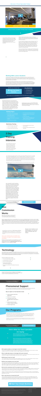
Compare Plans (30, 29)
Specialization (18, 29)
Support (26, 29)
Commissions (13, 29)
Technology (22, 29)
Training (9, 29)
